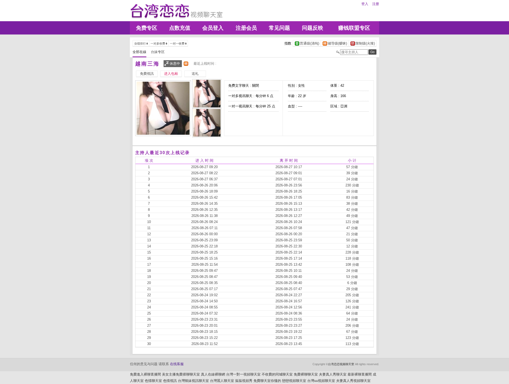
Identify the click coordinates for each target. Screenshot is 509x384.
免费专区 (146, 28)
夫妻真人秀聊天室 (332, 374)
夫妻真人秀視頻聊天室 (353, 381)
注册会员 (246, 28)
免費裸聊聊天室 (306, 374)
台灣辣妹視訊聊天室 (193, 381)
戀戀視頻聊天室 (294, 381)
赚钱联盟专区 (354, 28)
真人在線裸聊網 (213, 374)
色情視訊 (170, 381)
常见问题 (279, 28)
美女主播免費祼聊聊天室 (181, 374)
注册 (375, 4)
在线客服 (177, 364)
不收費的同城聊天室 (277, 374)
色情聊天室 (153, 381)
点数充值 (179, 28)
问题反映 (312, 28)
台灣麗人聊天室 (222, 381)
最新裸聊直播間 (360, 374)
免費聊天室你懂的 (267, 381)
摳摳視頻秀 (243, 381)
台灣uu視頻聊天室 (321, 381)
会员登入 (212, 28)
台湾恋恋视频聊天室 (341, 364)
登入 (364, 4)
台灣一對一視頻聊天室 (243, 374)
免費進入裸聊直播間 (145, 374)
